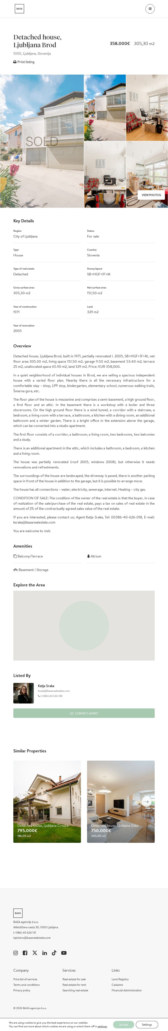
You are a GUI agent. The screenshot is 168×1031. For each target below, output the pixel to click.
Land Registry (120, 979)
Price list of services (25, 979)
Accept (123, 1025)
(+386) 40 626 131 (24, 933)
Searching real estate (75, 990)
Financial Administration (127, 990)
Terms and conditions (26, 985)
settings (102, 1026)
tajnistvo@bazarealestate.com (32, 938)
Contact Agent (86, 713)
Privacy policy (21, 990)
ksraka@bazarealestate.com (54, 691)
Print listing (25, 61)
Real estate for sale (74, 979)
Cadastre (117, 985)
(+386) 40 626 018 (51, 696)
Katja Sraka (46, 685)
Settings (147, 1025)
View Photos (151, 195)
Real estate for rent (74, 985)
